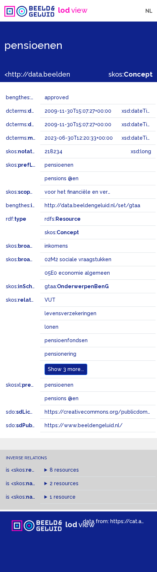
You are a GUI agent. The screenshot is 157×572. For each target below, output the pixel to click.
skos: (130, 74)
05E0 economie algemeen (77, 273)
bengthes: (26, 97)
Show (66, 369)
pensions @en (61, 398)
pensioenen (59, 385)
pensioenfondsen (66, 340)
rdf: (16, 219)
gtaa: (77, 286)
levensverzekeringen (70, 313)
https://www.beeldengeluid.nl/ (84, 425)
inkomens (56, 246)
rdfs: (63, 219)
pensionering (60, 354)
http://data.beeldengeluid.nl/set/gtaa (92, 205)
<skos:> (30, 470)
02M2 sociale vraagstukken (78, 259)
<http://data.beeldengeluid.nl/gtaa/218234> (74, 74)
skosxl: (27, 385)
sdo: (24, 412)
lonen (51, 327)
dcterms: (36, 111)
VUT (50, 300)
